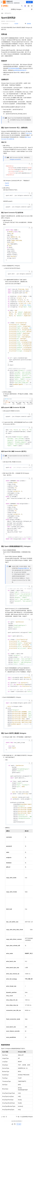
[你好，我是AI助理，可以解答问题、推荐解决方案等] (25, 6)
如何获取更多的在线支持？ (20, 70)
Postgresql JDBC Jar (23, 568)
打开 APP (29, 2)
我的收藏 (29, 23)
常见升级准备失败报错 (13, 68)
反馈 (19, 1124)
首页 (2, 13)
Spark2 (7, 183)
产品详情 (16, 23)
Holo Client (29, 133)
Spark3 (7, 185)
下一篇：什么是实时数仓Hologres (24, 1116)
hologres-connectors (15, 159)
